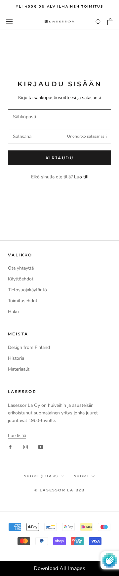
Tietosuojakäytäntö (27, 290)
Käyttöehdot (20, 279)
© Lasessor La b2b (59, 490)
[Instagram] (25, 447)
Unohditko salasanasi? (87, 136)
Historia (16, 358)
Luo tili (81, 177)
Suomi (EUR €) (41, 476)
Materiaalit (18, 369)
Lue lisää (17, 435)
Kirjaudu (59, 157)
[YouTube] (40, 447)
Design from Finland (29, 347)
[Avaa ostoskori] (110, 21)
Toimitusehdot (22, 301)
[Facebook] (10, 447)
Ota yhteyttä (21, 268)
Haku (13, 311)
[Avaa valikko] (9, 21)
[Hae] (98, 21)
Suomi (81, 476)
